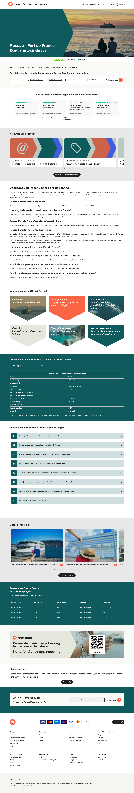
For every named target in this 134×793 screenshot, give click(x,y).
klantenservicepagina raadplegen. (82, 783)
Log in (70, 735)
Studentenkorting (15, 765)
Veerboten (101, 760)
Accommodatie (43, 735)
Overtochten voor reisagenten (48, 760)
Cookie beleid (73, 757)
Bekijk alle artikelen (67, 575)
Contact (100, 737)
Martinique (31, 67)
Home (12, 67)
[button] (67, 436)
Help (99, 743)
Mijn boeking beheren (75, 737)
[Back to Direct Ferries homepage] (20, 4)
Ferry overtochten (15, 746)
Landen (12, 735)
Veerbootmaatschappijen (17, 737)
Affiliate (41, 757)
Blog (99, 735)
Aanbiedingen (14, 743)
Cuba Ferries (102, 757)
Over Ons (13, 762)
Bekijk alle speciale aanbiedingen (67, 174)
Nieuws (12, 760)
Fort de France (44, 67)
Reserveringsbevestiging (76, 740)
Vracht (41, 737)
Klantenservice (102, 740)
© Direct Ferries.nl (15, 779)
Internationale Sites (15, 757)
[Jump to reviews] (67, 60)
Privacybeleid (73, 760)
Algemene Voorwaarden (76, 762)
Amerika (21, 67)
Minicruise (42, 740)
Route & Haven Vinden (17, 740)
